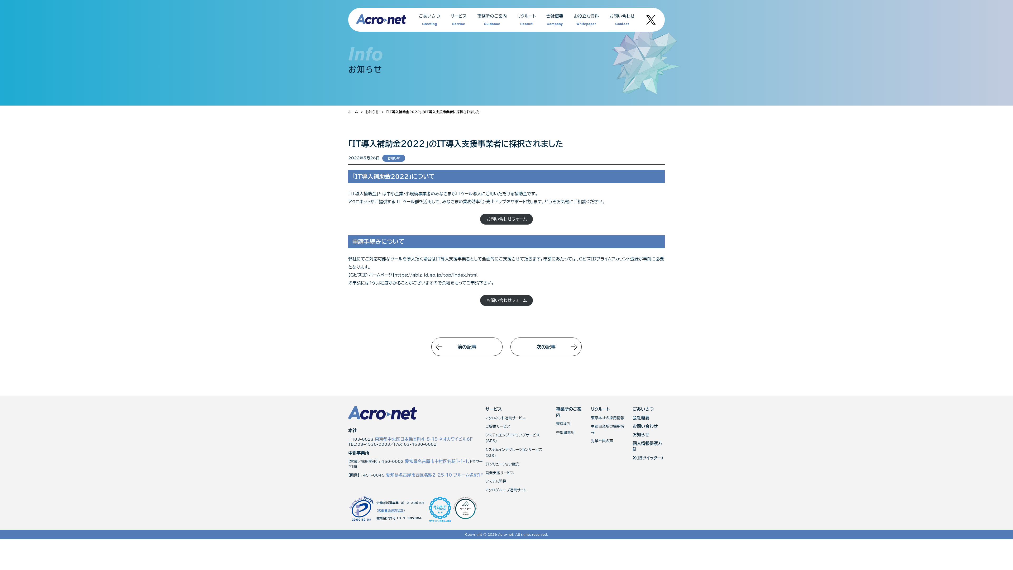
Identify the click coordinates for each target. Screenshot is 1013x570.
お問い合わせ (622, 20)
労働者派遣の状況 (390, 510)
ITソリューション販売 (502, 464)
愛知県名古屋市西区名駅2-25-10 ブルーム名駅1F (434, 475)
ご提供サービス (497, 426)
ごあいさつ (429, 20)
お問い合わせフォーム (506, 219)
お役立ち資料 (586, 20)
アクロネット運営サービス (505, 418)
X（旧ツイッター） (648, 458)
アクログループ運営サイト (505, 490)
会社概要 (554, 20)
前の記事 (466, 346)
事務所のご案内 (492, 20)
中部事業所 (565, 432)
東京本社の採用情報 (607, 418)
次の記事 (546, 346)
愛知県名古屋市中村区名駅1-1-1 (436, 461)
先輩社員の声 (602, 441)
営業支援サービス (499, 473)
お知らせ (394, 158)
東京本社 (563, 424)
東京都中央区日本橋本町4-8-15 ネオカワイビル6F (424, 439)
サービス (459, 20)
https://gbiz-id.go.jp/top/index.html (435, 275)
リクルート (526, 20)
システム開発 (495, 481)
